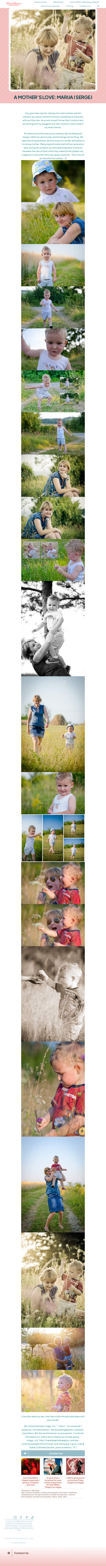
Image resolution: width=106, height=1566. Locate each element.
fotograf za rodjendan (58, 1495)
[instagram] (15, 1517)
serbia (54, 1497)
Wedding (35, 1490)
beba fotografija (32, 1492)
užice (65, 1497)
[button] (98, 6)
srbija (60, 1497)
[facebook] (20, 1517)
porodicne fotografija (42, 1497)
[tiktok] (32, 1517)
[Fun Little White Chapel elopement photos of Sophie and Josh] (30, 1466)
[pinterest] (26, 1517)
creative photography (49, 1492)
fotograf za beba (42, 1495)
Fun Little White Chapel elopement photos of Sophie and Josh (31, 1481)
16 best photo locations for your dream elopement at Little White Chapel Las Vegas (53, 1483)
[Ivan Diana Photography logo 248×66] (14, 3)
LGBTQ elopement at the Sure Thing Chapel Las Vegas (75, 1480)
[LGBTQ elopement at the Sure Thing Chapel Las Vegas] (75, 1466)
